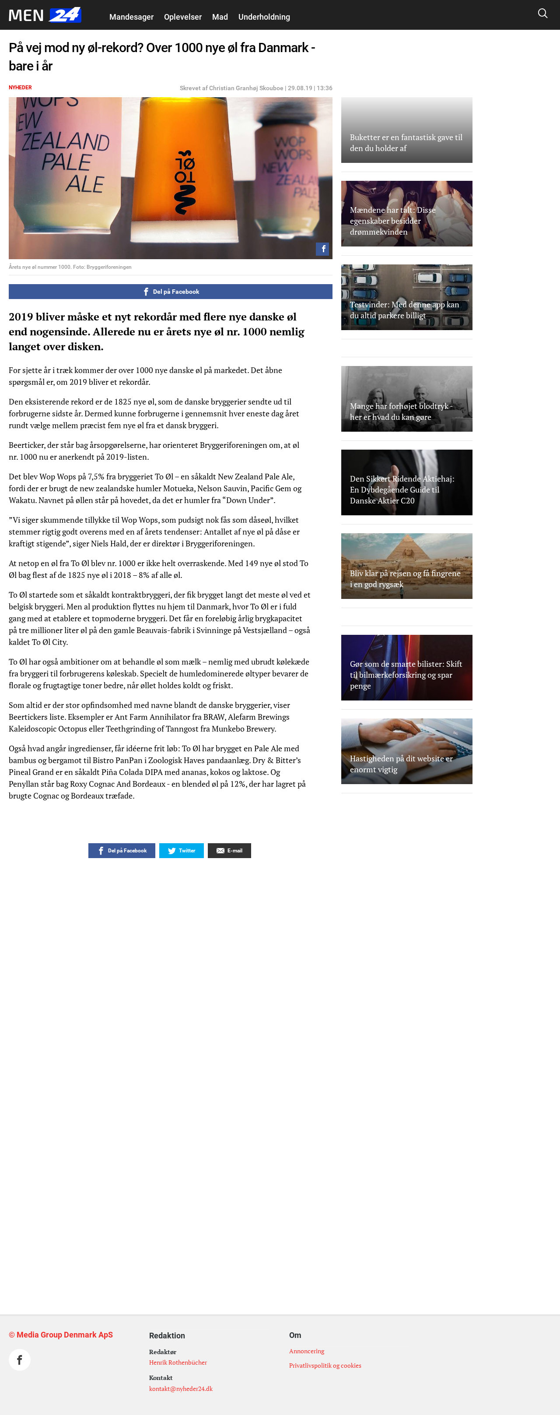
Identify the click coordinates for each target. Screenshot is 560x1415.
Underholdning (264, 16)
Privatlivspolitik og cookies (325, 1365)
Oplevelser (183, 16)
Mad (220, 16)
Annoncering (306, 1351)
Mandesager (131, 16)
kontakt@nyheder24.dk (181, 1388)
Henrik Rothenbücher (178, 1362)
